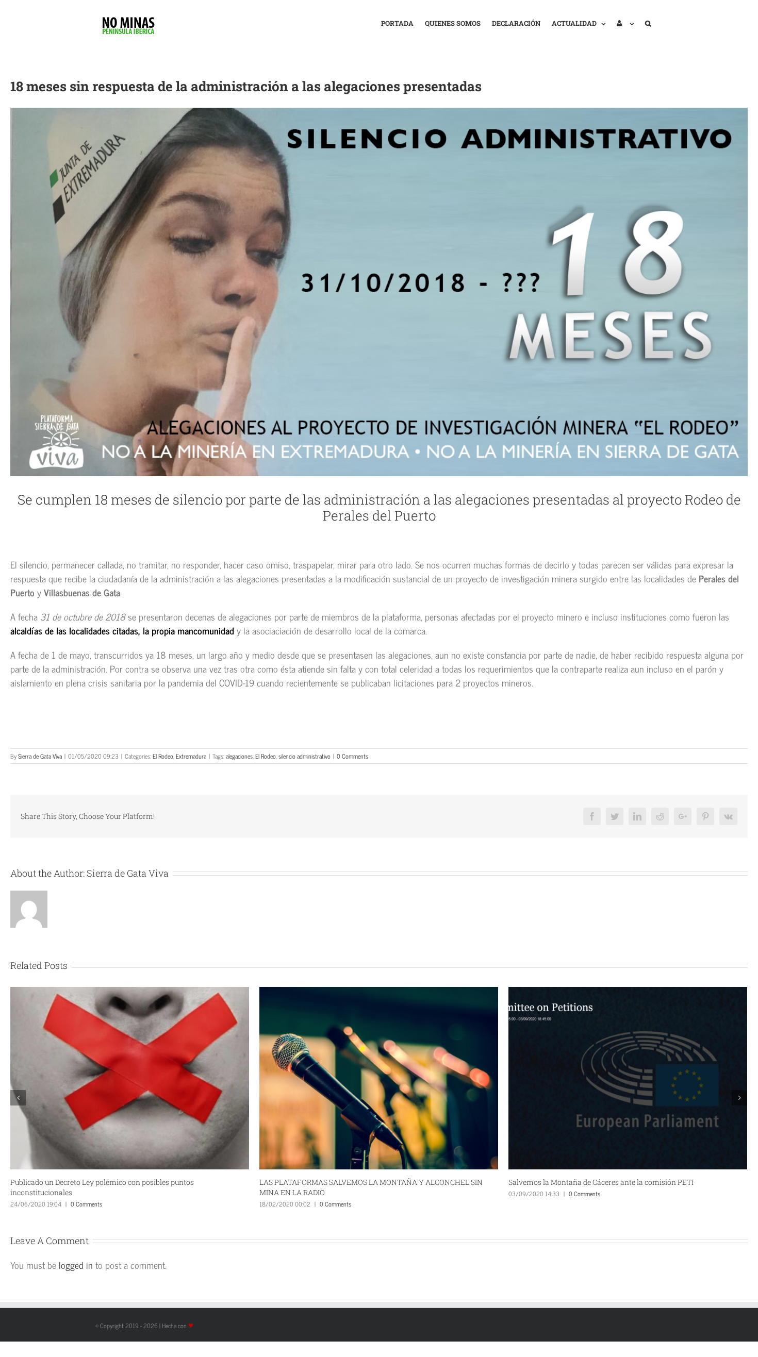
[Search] (648, 22)
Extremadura (191, 756)
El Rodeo (163, 756)
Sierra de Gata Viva (40, 756)
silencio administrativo (304, 756)
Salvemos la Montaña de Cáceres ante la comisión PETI (351, 1182)
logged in (76, 1264)
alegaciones (239, 756)
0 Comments (352, 756)
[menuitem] (397, 22)
